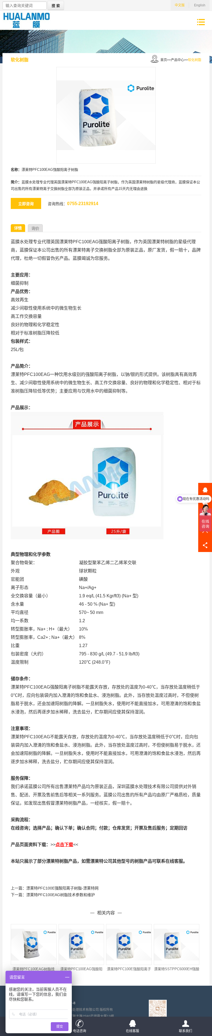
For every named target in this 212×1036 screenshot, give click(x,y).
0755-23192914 (82, 203)
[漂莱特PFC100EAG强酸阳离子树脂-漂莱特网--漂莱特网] (26, 20)
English (199, 5)
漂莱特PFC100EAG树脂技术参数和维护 (60, 895)
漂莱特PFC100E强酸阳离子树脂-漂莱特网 (62, 888)
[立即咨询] (29, 204)
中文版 (180, 5)
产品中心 (177, 60)
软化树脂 (194, 60)
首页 (163, 60)
